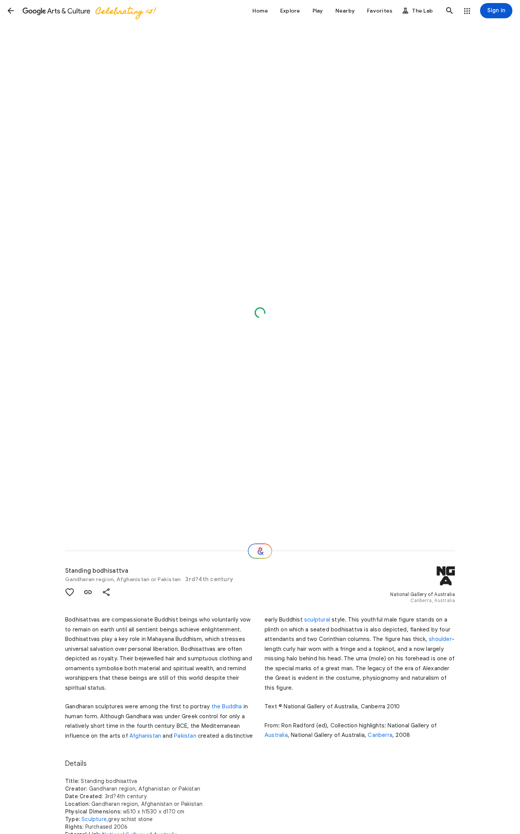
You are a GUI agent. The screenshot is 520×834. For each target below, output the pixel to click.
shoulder (440, 639)
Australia (276, 735)
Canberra (380, 735)
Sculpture (94, 819)
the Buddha (227, 706)
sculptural (317, 619)
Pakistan (185, 735)
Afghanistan (145, 735)
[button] (11, 11)
